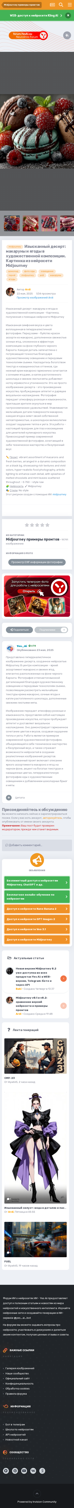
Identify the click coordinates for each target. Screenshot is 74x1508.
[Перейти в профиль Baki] (10, 971)
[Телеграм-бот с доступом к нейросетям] (37, 596)
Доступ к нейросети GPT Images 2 (31, 919)
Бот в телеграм (15, 1424)
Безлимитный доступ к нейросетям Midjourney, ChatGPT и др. (32, 882)
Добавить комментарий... (25, 845)
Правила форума (16, 1393)
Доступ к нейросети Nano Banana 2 (31, 908)
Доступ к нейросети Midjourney (29, 939)
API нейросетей (16, 1434)
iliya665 (13, 1081)
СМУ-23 (9, 1077)
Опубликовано (35, 650)
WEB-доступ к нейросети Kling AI (34, 15)
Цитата (20, 797)
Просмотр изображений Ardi (35, 297)
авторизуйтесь (52, 817)
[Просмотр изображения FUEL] (35, 1239)
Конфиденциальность (20, 1383)
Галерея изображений (20, 1368)
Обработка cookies (18, 1388)
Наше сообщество (17, 1373)
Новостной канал (17, 1439)
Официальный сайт (18, 1378)
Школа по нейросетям (20, 1429)
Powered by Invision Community (37, 1501)
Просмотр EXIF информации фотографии (37, 562)
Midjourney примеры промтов (32, 539)
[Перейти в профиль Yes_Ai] (10, 648)
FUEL (7, 1261)
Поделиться (21, 629)
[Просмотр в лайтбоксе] (37, 131)
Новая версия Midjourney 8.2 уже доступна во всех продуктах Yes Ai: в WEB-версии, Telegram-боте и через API (36, 976)
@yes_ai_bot (22, 1317)
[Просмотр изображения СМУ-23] (35, 1056)
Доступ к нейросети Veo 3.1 (26, 929)
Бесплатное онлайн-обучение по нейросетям (30, 896)
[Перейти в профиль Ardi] (10, 292)
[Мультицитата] (9, 797)
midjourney (59, 494)
